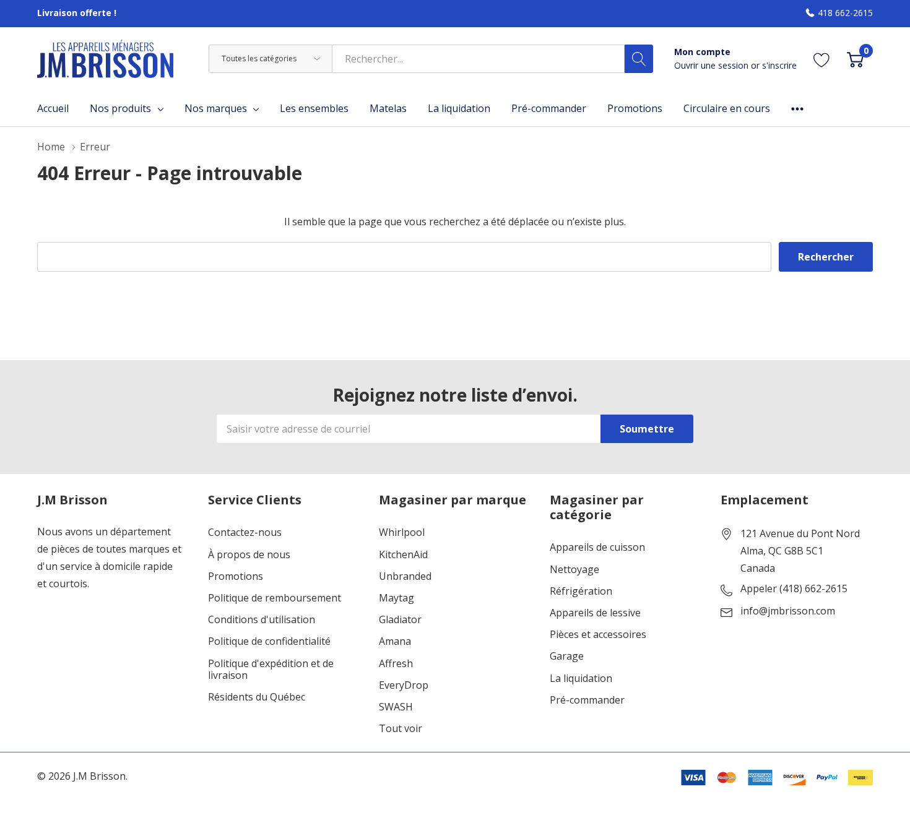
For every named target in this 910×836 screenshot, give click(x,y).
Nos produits (120, 108)
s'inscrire (779, 65)
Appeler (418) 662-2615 (793, 589)
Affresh (396, 664)
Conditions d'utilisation (261, 620)
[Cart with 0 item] (855, 58)
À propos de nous (249, 555)
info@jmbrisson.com (787, 611)
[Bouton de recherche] (639, 59)
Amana (395, 641)
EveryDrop (403, 685)
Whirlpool (402, 532)
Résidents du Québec (256, 697)
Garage (567, 656)
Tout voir (400, 729)
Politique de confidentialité (269, 641)
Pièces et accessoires (598, 634)
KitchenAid (403, 555)
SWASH (396, 707)
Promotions (235, 576)
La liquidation (581, 678)
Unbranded (405, 576)
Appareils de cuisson (597, 547)
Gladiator (400, 620)
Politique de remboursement (274, 598)
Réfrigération (581, 591)
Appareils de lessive (595, 613)
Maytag (396, 598)
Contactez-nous (245, 532)
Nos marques (215, 108)
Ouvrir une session (712, 65)
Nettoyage (574, 569)
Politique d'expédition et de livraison (271, 669)
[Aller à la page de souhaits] (821, 58)
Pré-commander (587, 700)
